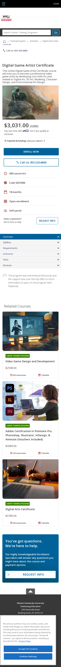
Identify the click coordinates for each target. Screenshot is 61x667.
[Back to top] (30, 602)
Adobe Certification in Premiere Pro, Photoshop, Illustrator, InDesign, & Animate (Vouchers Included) (28, 435)
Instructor (8, 253)
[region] (28, 640)
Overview (8, 236)
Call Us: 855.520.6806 (15, 50)
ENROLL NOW (31, 151)
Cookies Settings (28, 656)
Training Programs (18, 41)
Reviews (7, 265)
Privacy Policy (25, 641)
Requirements (10, 248)
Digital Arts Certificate (20, 509)
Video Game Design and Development (30, 361)
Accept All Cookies (28, 649)
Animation (34, 41)
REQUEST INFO (47, 220)
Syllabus (7, 242)
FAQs (5, 259)
